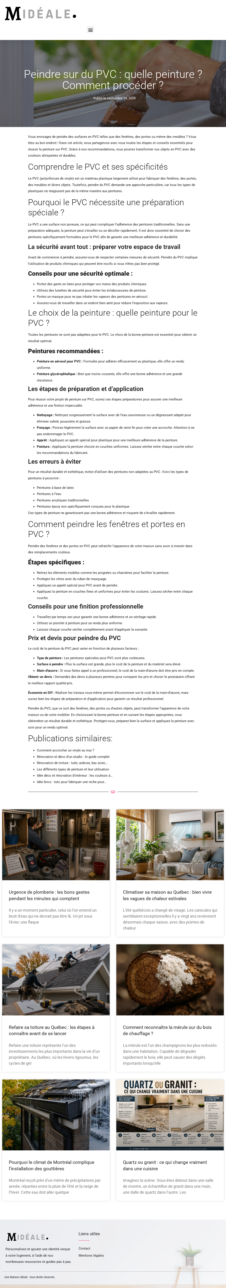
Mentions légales (91, 1256)
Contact (84, 1248)
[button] (90, 29)
